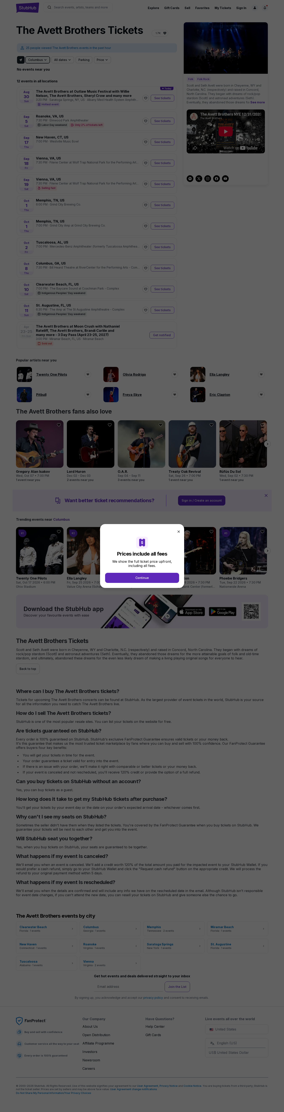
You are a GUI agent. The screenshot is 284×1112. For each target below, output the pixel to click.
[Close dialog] (179, 532)
